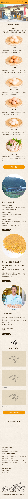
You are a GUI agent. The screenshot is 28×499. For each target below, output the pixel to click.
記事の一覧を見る (14, 412)
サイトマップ (13, 491)
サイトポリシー (5, 491)
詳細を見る (14, 167)
